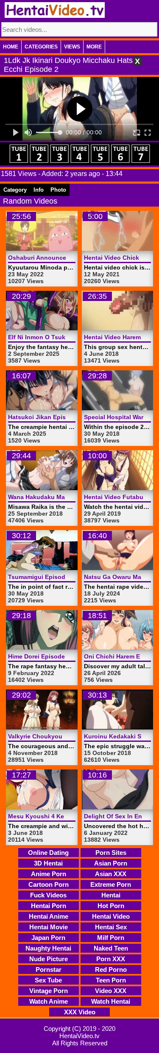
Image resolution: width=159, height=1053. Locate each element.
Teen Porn (111, 980)
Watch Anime (48, 1001)
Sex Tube (48, 980)
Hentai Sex (111, 927)
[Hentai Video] (55, 10)
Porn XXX (110, 958)
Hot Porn (111, 905)
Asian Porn (110, 863)
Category (15, 190)
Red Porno (111, 969)
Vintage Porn (48, 990)
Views (72, 47)
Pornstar (48, 969)
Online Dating (48, 852)
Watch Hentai (110, 1001)
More (94, 47)
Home (10, 47)
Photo (58, 190)
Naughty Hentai (48, 948)
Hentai (110, 895)
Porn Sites (110, 852)
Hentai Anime (48, 916)
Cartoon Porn (48, 884)
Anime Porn (48, 873)
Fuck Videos (48, 895)
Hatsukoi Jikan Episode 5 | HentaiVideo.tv (68, 417)
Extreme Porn (110, 884)
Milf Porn (110, 937)
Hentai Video (111, 916)
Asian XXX (110, 873)
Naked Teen (111, 948)
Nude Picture (48, 958)
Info (38, 190)
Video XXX (110, 990)
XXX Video (79, 1012)
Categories (41, 47)
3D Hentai (48, 863)
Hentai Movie (48, 927)
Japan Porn (48, 937)
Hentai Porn (48, 905)
